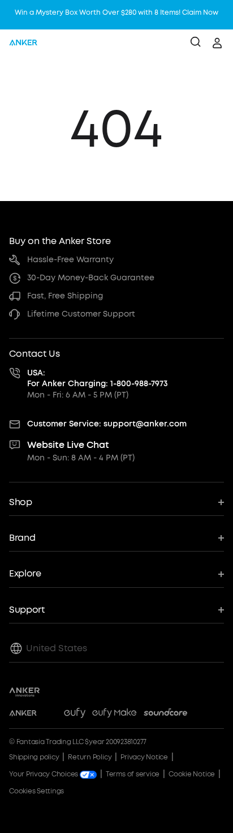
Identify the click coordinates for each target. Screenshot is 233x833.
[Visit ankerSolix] (50, 714)
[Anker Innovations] (24, 692)
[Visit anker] (23, 714)
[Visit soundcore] (165, 714)
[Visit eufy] (74, 714)
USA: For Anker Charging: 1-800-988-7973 (97, 379)
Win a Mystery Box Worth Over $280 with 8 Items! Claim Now (116, 12)
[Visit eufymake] (114, 714)
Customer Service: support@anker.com (107, 423)
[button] (116, 502)
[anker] (23, 43)
